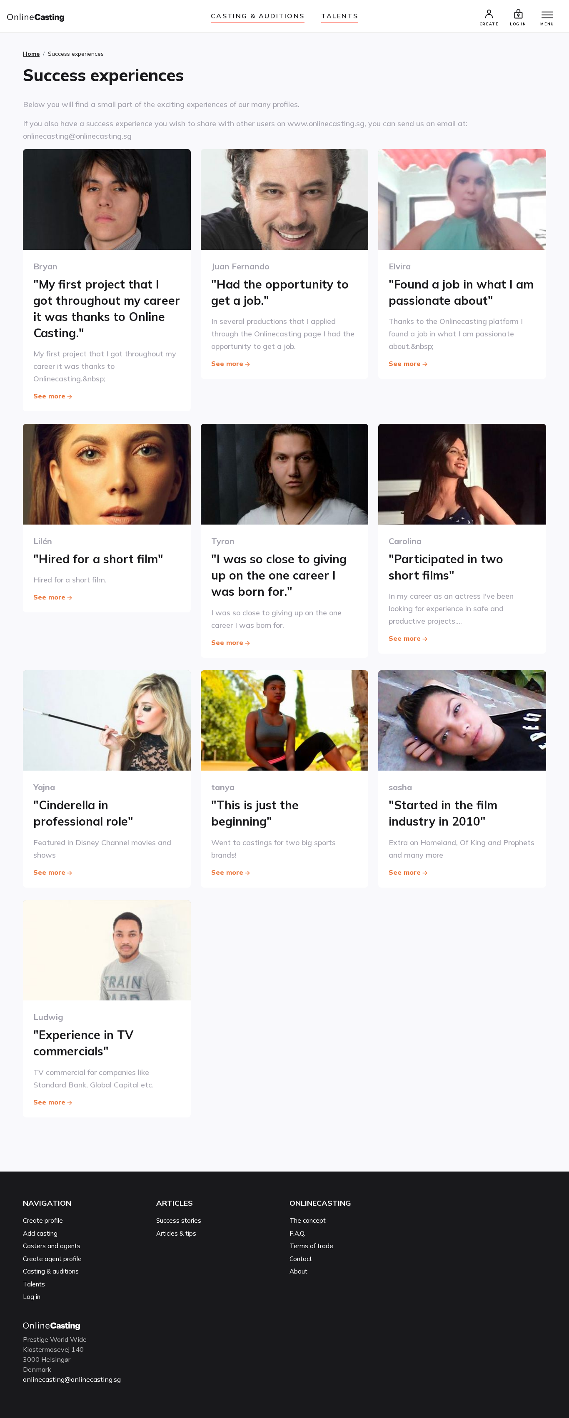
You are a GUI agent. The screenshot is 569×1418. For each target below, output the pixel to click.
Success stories (178, 1220)
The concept (307, 1220)
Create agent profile (52, 1259)
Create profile (43, 1220)
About (298, 1271)
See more (49, 396)
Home (31, 53)
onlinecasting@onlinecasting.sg (72, 1379)
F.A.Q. (297, 1233)
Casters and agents (51, 1246)
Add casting (40, 1233)
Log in (31, 1297)
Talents (339, 16)
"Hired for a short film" (98, 559)
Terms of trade (311, 1246)
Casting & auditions (258, 16)
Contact (300, 1259)
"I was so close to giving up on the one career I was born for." (279, 575)
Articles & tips (176, 1233)
